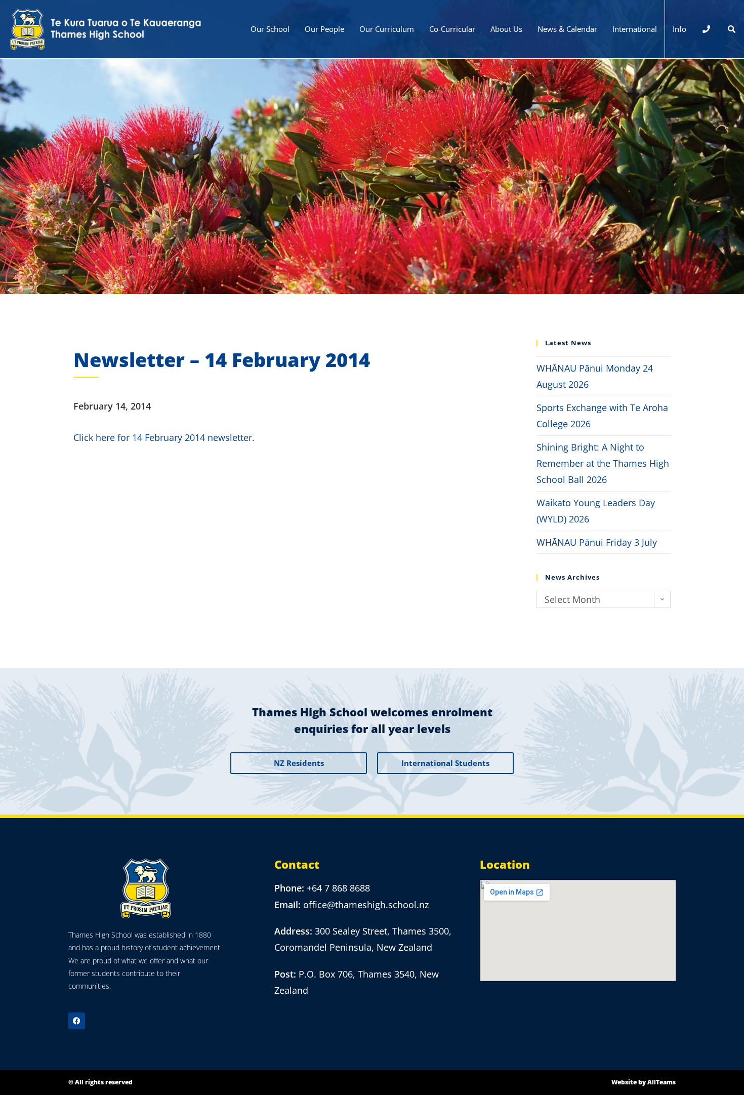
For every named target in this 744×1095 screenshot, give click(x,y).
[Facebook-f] (76, 1020)
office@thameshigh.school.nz (366, 905)
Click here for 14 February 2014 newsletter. (164, 437)
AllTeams (661, 1082)
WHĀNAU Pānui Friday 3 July (596, 542)
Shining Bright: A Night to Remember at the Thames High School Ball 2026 (602, 463)
